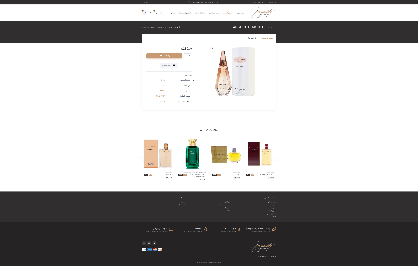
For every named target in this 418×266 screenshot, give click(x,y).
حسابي (182, 202)
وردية (163, 80)
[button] (161, 12)
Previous (276, 159)
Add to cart (162, 55)
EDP (163, 85)
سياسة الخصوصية (224, 205)
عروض (173, 12)
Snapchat (144, 243)
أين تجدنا (273, 256)
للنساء (162, 101)
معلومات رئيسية (267, 38)
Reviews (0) (252, 38)
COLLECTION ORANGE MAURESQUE (197, 175)
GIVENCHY (160, 96)
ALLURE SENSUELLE (267, 174)
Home (176, 27)
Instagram (149, 243)
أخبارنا (228, 211)
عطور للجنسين (214, 12)
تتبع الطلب (181, 205)
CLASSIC (237, 174)
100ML (162, 90)
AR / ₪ (145, 2)
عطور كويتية (272, 211)
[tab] (267, 38)
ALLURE (169, 174)
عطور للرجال (240, 12)
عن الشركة (227, 202)
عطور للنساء (227, 12)
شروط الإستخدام (263, 256)
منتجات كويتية (200, 12)
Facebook (154, 243)
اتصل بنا (227, 208)
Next (141, 159)
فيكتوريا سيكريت (185, 12)
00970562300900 (259, 2)
